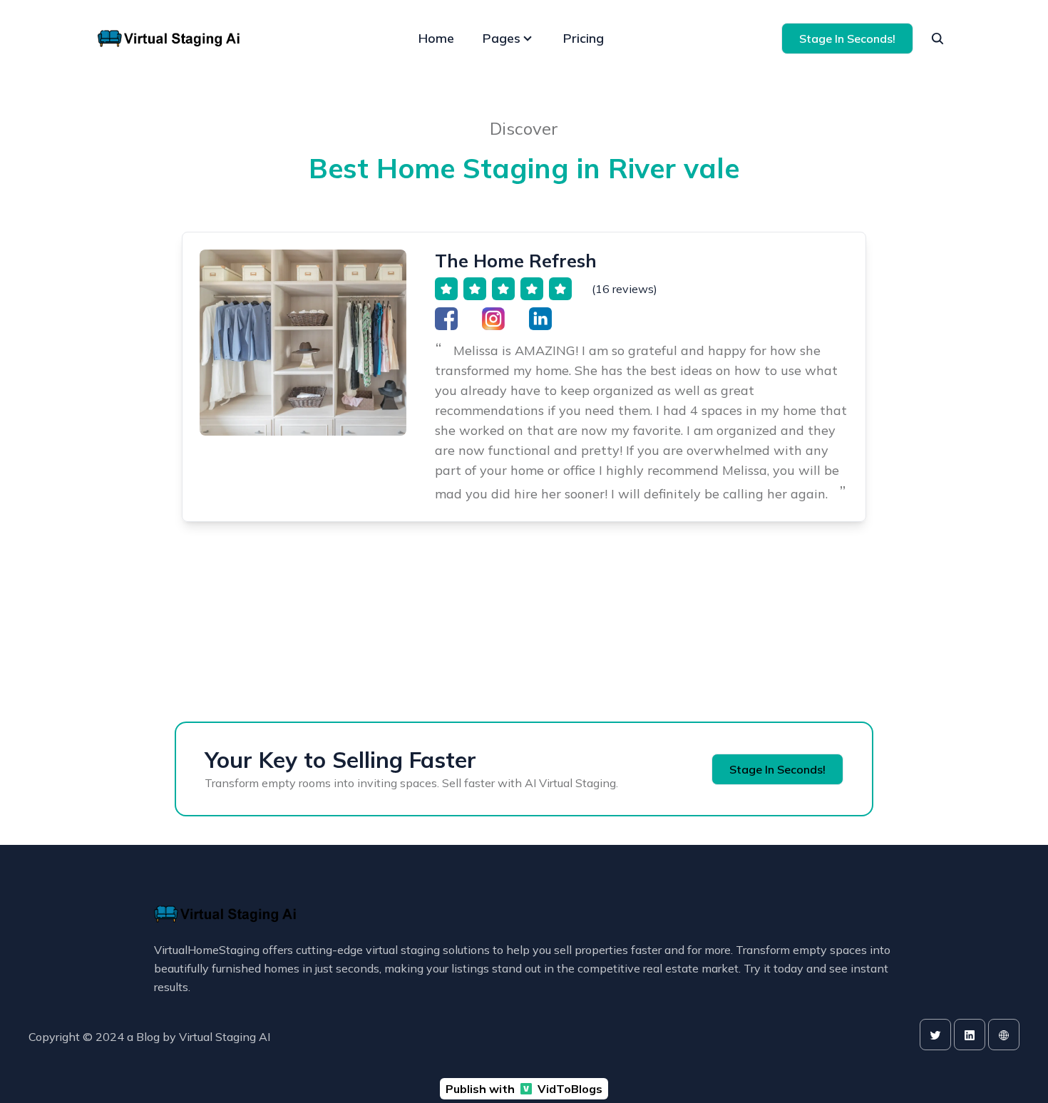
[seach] (937, 38)
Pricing (583, 38)
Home (436, 38)
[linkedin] (969, 1034)
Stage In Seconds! (847, 38)
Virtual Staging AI (224, 1037)
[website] (1003, 1034)
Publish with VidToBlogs (524, 1089)
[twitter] (935, 1034)
